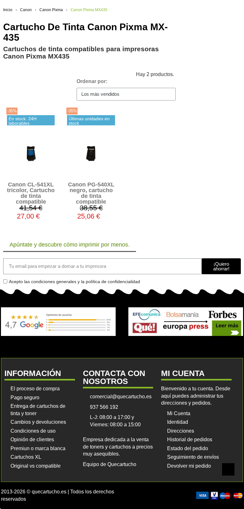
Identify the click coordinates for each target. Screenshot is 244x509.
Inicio (7, 10)
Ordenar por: (92, 81)
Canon (26, 10)
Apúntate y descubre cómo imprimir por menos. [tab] (70, 244)
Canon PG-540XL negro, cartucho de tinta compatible (91, 193)
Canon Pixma (51, 10)
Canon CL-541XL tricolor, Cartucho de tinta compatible (31, 193)
